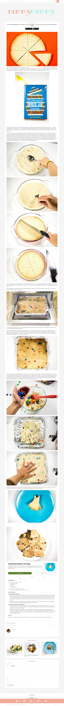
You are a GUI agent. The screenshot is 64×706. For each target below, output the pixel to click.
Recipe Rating (7, 665)
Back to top (56, 704)
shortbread (13, 623)
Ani (19, 128)
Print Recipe (36, 28)
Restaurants (13, 1)
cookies (8, 623)
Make (9, 1)
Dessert (31, 23)
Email (7, 679)
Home (6, 1)
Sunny (15, 625)
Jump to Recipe (29, 28)
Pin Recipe (44, 573)
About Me (23, 1)
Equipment (19, 1)
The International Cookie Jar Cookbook (35, 67)
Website (7, 681)
